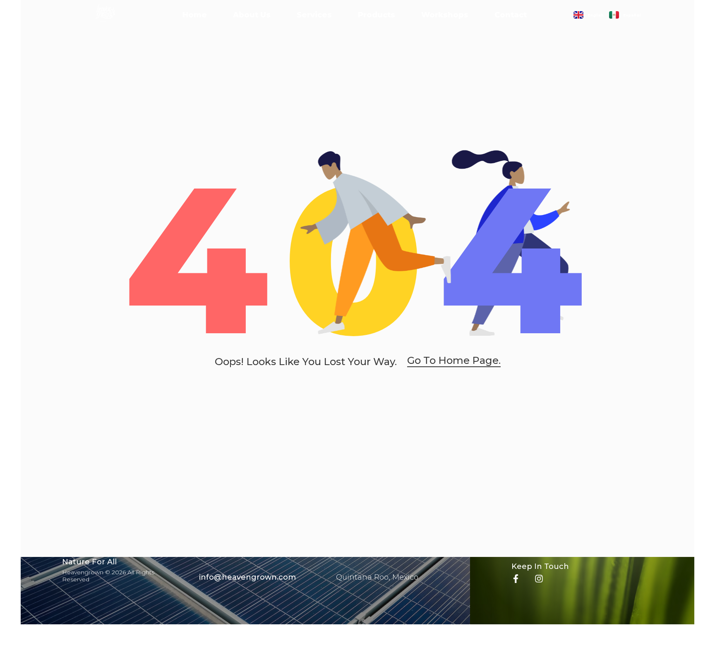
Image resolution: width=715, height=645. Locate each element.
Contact (510, 14)
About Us (252, 14)
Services (314, 14)
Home (194, 14)
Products (376, 14)
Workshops (444, 14)
